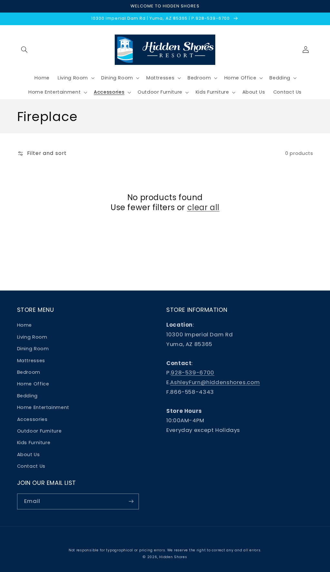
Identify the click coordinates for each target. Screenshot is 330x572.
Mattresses (31, 360)
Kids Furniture (34, 442)
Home (24, 325)
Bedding (27, 396)
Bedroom (28, 372)
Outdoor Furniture (39, 431)
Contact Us (31, 466)
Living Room (32, 337)
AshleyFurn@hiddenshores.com (215, 382)
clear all (203, 207)
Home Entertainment (43, 407)
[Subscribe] (130, 501)
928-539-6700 (192, 372)
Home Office (33, 384)
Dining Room (33, 348)
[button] (24, 49)
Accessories (32, 419)
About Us (28, 454)
